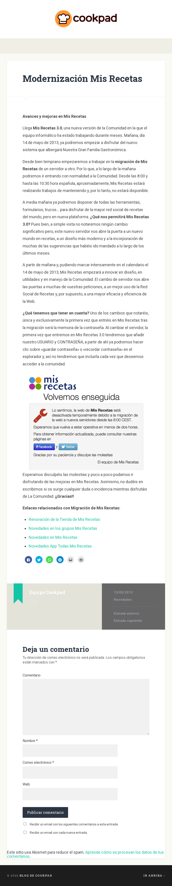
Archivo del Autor (33, 603)
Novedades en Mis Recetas (53, 537)
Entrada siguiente (128, 621)
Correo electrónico (38, 762)
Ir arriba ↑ (154, 875)
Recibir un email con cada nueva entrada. (59, 832)
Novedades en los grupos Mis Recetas (63, 528)
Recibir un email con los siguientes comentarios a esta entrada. (74, 824)
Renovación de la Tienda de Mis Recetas (64, 519)
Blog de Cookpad (35, 875)
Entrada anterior (127, 613)
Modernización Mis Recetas (82, 78)
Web (26, 784)
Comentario (32, 675)
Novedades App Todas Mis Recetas (60, 546)
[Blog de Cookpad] (86, 19)
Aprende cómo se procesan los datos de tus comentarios (85, 854)
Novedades (123, 600)
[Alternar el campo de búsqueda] (162, 46)
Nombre (30, 741)
